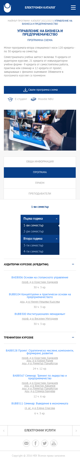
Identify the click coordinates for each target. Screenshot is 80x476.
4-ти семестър (33, 252)
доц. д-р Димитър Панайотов (40, 363)
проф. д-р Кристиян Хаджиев (40, 282)
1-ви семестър (33, 226)
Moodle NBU (45, 99)
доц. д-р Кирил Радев (40, 361)
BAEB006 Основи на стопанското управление (39, 277)
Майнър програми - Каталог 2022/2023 (30, 21)
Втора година (32, 239)
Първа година (33, 219)
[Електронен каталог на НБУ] (7, 7)
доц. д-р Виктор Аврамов (39, 386)
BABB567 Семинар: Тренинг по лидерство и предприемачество (40, 377)
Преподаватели (40, 194)
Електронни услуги (40, 431)
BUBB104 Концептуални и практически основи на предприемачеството (40, 296)
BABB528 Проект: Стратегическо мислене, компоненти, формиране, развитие (40, 352)
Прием (39, 183)
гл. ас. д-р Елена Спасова (40, 408)
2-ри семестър (33, 232)
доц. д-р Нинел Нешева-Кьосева (40, 302)
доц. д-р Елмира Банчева (40, 391)
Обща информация (40, 162)
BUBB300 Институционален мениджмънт (40, 314)
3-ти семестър (33, 246)
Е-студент (21, 99)
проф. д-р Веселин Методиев (40, 319)
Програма (40, 172)
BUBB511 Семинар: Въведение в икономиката (39, 403)
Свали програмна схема (43, 90)
